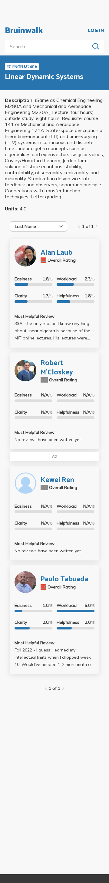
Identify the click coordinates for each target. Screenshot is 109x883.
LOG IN (96, 31)
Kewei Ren (57, 480)
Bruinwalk (24, 30)
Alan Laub (56, 253)
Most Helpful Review (34, 316)
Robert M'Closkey (57, 367)
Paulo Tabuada (64, 579)
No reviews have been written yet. (48, 439)
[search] (48, 46)
